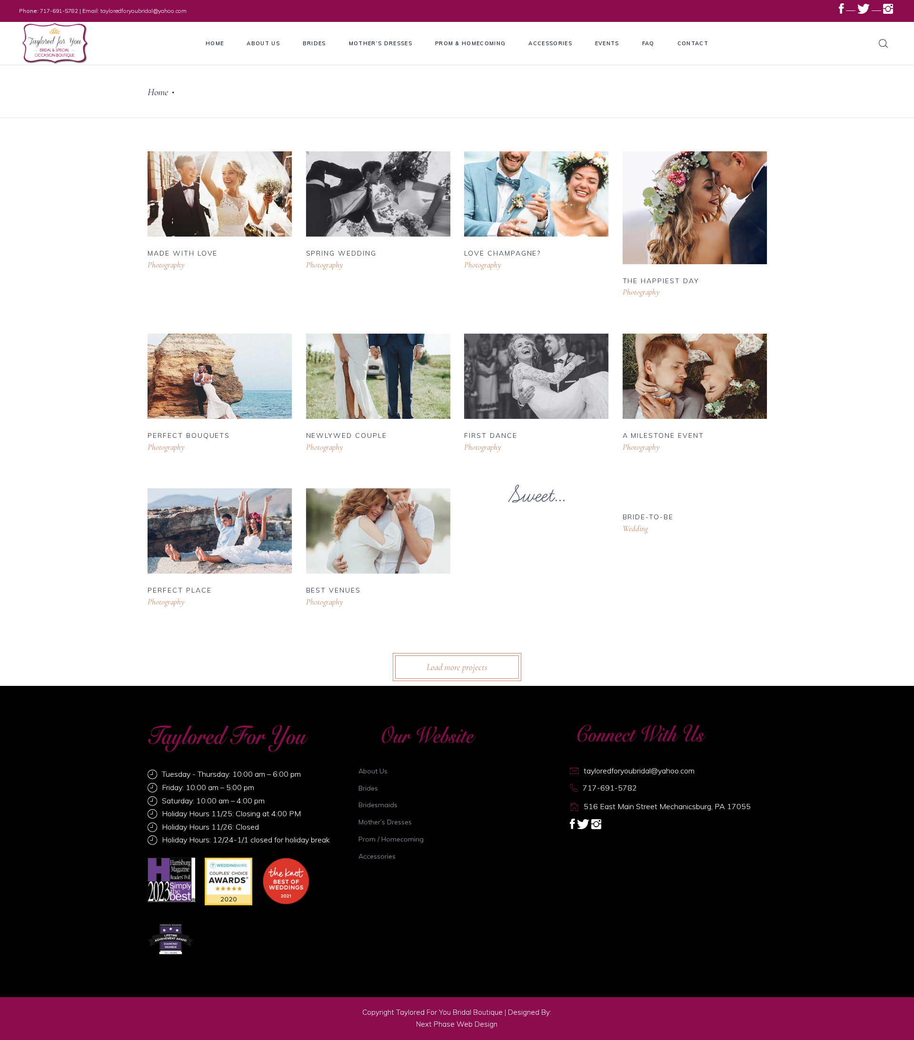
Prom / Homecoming (391, 839)
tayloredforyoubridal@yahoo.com (143, 10)
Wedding (635, 529)
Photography (166, 265)
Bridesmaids (377, 805)
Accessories (377, 856)
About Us (372, 771)
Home (158, 92)
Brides (368, 788)
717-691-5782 (59, 10)
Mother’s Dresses (385, 822)
